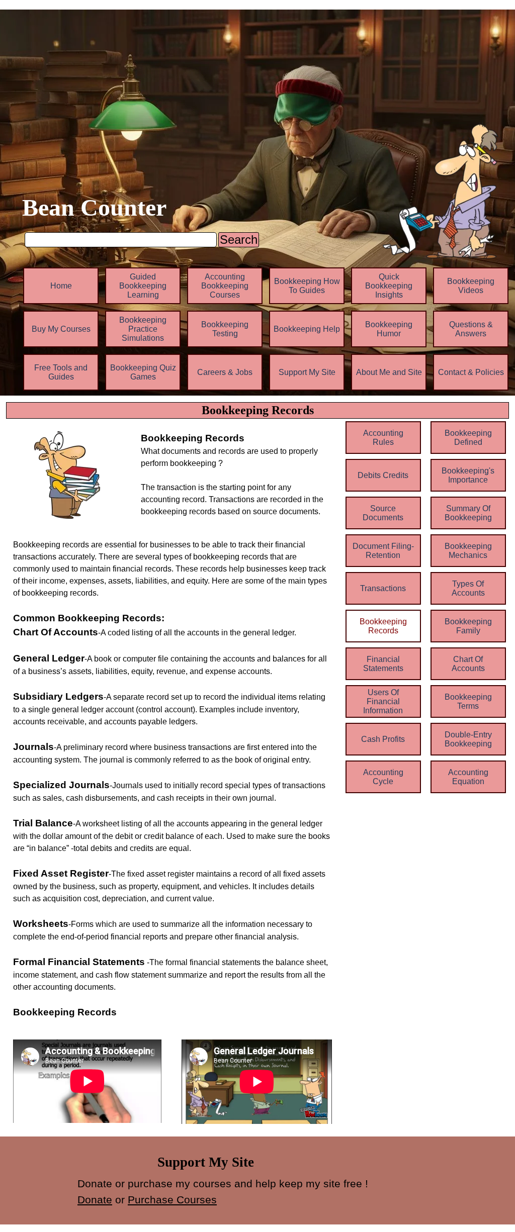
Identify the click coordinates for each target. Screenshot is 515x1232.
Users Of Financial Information (383, 701)
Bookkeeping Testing (224, 329)
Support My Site (307, 372)
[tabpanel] (236, 474)
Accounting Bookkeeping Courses (224, 285)
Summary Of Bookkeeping (468, 513)
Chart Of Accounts (468, 664)
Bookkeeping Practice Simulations (142, 329)
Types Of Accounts (468, 588)
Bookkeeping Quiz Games (143, 372)
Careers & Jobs (224, 372)
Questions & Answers (471, 329)
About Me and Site (389, 372)
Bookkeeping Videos (470, 286)
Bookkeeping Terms (468, 701)
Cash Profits (383, 739)
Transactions (383, 588)
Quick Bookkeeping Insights (388, 285)
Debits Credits (383, 475)
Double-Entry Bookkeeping (468, 739)
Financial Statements (383, 664)
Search (239, 239)
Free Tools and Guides (61, 372)
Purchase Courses (172, 1200)
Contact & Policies (471, 372)
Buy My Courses (61, 329)
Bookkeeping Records (383, 626)
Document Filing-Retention (383, 550)
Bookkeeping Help (307, 329)
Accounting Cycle (383, 777)
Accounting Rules (383, 437)
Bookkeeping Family (468, 626)
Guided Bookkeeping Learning (142, 285)
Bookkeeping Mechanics (468, 550)
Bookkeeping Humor (388, 329)
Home (61, 285)
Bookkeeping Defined (468, 437)
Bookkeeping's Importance (468, 475)
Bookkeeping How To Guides (307, 286)
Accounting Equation (468, 777)
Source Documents (383, 513)
